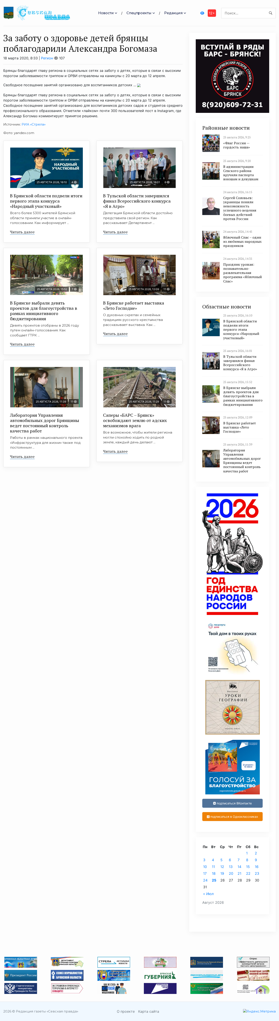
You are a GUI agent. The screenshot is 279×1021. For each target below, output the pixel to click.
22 (248, 873)
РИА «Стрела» (34, 124)
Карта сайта (148, 1011)
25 (214, 880)
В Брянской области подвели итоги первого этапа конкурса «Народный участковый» (46, 201)
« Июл (208, 894)
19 (222, 873)
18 (214, 873)
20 (231, 873)
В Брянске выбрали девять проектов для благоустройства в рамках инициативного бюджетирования (43, 311)
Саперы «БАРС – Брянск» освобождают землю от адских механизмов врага (135, 420)
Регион (47, 58)
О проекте (126, 1011)
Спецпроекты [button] (138, 13)
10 (205, 866)
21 (239, 873)
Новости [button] (106, 13)
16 (257, 866)
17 (205, 873)
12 (222, 866)
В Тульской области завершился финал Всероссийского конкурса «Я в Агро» (137, 201)
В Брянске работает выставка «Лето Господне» (133, 305)
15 (248, 866)
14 (239, 866)
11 (213, 866)
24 (205, 880)
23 (257, 873)
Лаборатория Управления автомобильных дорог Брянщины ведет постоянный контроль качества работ (44, 423)
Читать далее (22, 231)
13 (231, 866)
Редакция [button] (173, 13)
